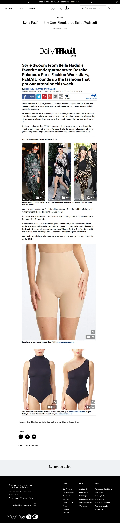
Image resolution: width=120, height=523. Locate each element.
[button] (28, 2)
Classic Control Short (70, 422)
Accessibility (99, 492)
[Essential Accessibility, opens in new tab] (32, 516)
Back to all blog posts (29, 445)
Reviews (66, 509)
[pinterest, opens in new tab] (13, 517)
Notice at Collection (102, 502)
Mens (21, 8)
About (32, 8)
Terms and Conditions (103, 489)
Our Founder (67, 489)
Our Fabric (67, 496)
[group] (60, 2)
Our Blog (66, 499)
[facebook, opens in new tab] (18, 517)
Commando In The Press (69, 504)
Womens (9, 8)
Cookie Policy (100, 499)
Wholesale (83, 506)
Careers (66, 512)
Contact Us (83, 489)
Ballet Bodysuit (47, 422)
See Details (76, 2)
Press (60, 17)
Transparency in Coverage (101, 507)
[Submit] (35, 505)
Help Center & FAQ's (86, 499)
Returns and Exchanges (83, 494)
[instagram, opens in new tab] (9, 517)
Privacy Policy (100, 496)
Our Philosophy (68, 492)
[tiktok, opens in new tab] (22, 517)
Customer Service (85, 502)
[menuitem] (11, 8)
